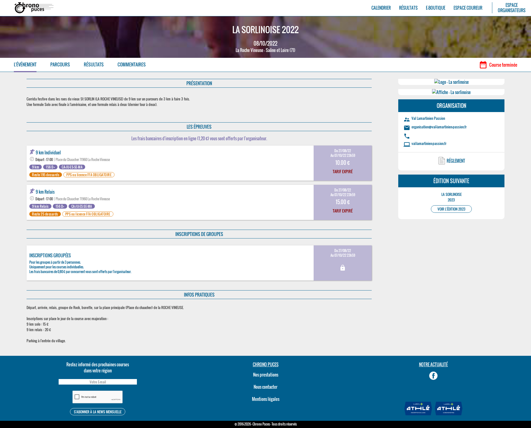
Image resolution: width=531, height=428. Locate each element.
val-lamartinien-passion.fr (429, 143)
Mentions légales (265, 399)
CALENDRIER (381, 8)
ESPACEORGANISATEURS (511, 7)
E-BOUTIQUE (435, 8)
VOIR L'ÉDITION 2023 (451, 209)
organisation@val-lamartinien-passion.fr (439, 127)
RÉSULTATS (408, 8)
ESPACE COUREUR (468, 8)
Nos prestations (265, 375)
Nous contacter (265, 387)
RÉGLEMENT (456, 161)
